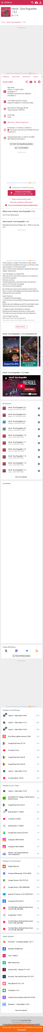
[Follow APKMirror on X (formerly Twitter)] (6, 651)
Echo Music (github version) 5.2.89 (19, 736)
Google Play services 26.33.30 (18, 833)
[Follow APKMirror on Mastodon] (16, 651)
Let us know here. (25, 1020)
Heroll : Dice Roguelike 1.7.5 (17, 456)
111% (16, 15)
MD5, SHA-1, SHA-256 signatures (18, 122)
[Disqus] (21, 564)
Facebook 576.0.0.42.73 (16, 901)
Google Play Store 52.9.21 (16, 805)
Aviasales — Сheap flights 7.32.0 (18, 1004)
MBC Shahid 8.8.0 (14, 963)
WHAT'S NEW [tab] (15, 76)
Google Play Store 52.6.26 (16, 757)
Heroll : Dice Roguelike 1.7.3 (17, 470)
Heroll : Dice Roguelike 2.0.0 (17, 428)
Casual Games (8, 82)
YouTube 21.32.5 (13, 750)
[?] (15, 132)
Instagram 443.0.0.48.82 (16, 847)
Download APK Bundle (23, 193)
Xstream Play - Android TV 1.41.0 (19, 970)
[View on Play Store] (31, 82)
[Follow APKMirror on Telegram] (26, 651)
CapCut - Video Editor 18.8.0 (17, 716)
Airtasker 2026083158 (15, 949)
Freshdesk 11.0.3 (13, 990)
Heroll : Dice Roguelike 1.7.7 (17, 442)
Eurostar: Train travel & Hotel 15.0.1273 (21, 976)
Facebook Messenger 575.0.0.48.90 (19, 873)
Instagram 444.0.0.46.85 (16, 840)
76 (16, 91)
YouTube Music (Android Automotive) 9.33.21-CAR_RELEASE (20, 922)
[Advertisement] (21, 50)
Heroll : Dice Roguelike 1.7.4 (17, 463)
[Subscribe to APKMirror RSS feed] (37, 651)
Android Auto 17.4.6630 (16, 826)
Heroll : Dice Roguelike (13, 22)
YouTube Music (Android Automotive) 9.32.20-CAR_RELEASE (20, 908)
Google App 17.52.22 (15, 915)
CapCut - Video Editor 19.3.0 (17, 771)
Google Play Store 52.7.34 (16, 743)
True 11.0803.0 (13, 956)
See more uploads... (21, 477)
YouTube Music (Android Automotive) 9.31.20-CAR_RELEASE (20, 929)
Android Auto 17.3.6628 (16, 812)
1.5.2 (24, 22)
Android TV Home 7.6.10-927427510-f (20, 894)
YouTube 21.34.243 (14, 819)
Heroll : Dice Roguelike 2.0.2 (17, 414)
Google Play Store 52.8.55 (16, 764)
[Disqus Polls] (21, 511)
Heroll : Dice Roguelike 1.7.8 (17, 435)
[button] (26, 82)
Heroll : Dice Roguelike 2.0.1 (17, 421)
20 (17, 128)
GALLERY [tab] (35, 76)
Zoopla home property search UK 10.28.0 (21, 997)
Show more (20, 327)
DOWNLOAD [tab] (5, 76)
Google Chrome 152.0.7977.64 (18, 880)
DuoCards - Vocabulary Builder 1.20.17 (20, 942)
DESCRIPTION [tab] (26, 76)
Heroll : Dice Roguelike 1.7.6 (17, 449)
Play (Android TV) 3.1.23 (16, 983)
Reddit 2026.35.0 (13, 866)
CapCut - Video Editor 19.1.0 (17, 722)
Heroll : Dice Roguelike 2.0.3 (17, 407)
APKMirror (8, 2)
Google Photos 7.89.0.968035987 (19, 887)
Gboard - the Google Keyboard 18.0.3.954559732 (18, 853)
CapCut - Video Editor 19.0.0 (17, 729)
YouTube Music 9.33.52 (15, 778)
